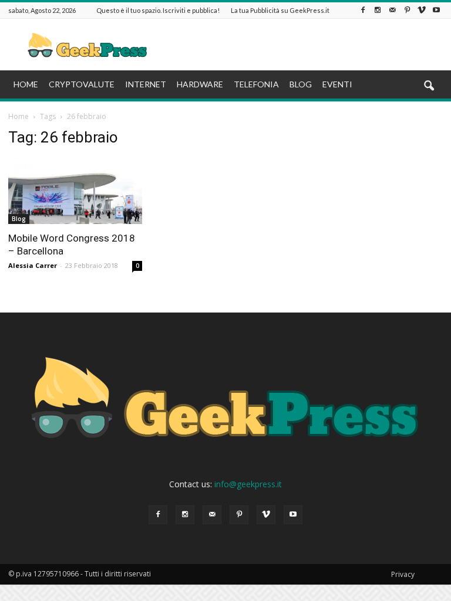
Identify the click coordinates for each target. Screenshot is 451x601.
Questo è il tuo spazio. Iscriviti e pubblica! (158, 10)
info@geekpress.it (248, 484)
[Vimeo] (421, 10)
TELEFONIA (256, 84)
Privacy (403, 574)
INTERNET (145, 84)
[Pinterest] (406, 10)
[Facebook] (362, 10)
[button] (429, 86)
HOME (26, 84)
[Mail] (392, 10)
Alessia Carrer (32, 265)
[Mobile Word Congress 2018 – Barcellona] (75, 191)
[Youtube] (436, 10)
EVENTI (337, 84)
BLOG (301, 84)
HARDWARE (200, 84)
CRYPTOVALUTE (82, 84)
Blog (19, 219)
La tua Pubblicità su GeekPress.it (280, 10)
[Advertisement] (304, 44)
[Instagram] (377, 10)
